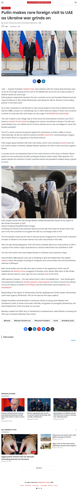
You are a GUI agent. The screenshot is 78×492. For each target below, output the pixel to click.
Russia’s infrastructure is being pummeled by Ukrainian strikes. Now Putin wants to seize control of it (12, 416)
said (46, 274)
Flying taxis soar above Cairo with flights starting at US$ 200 (64, 436)
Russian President (43, 321)
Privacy (50, 485)
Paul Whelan (30, 285)
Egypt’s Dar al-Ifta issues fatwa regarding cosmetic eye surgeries (64, 445)
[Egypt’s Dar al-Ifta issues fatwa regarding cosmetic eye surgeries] (46, 446)
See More (39, 468)
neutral (64, 143)
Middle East (6, 8)
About (22, 485)
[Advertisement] (39, 367)
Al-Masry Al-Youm (43, 482)
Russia (7, 321)
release (4, 260)
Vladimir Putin (29, 89)
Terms (56, 485)
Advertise (28, 485)
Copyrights (43, 485)
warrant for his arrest (17, 121)
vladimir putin (68, 321)
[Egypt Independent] (39, 2)
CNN (6, 26)
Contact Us (35, 485)
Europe (66, 113)
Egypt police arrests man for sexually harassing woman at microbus (17, 457)
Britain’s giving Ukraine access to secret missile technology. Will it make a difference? (39, 415)
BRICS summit (46, 135)
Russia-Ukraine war (23, 321)
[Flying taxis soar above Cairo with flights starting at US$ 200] (46, 437)
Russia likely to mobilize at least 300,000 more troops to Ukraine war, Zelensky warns (64, 415)
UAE (56, 321)
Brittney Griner (20, 271)
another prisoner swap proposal (36, 282)
